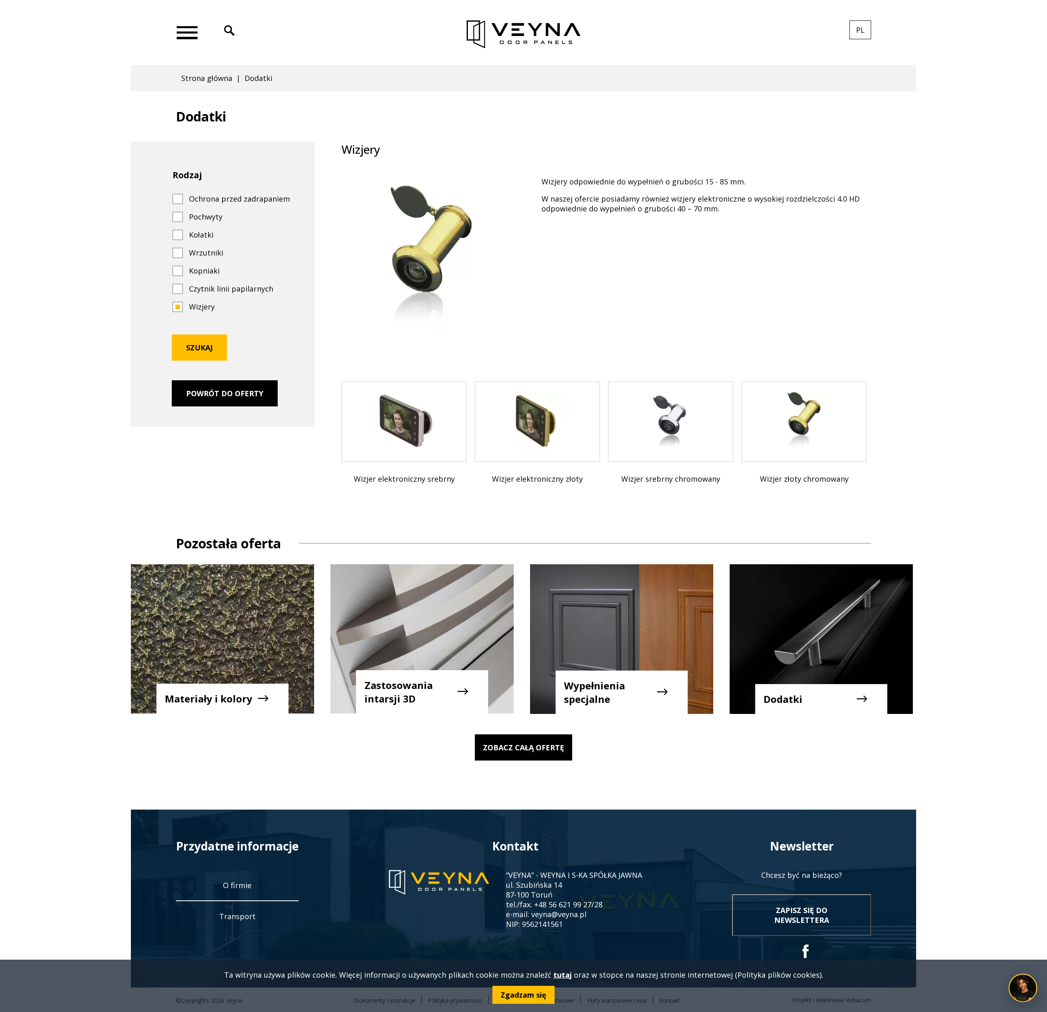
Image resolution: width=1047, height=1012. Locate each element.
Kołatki (201, 235)
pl (863, 32)
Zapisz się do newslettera (801, 915)
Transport (237, 916)
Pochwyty (205, 217)
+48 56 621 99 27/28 (568, 904)
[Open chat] (1023, 988)
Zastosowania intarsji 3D (398, 691)
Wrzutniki (206, 253)
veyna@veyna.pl (558, 914)
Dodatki (783, 699)
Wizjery (202, 307)
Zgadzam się (523, 995)
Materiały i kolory (208, 698)
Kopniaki (204, 271)
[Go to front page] (524, 34)
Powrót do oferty (224, 393)
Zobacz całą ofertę (523, 747)
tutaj (562, 975)
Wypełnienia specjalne (594, 692)
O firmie (237, 885)
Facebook (805, 951)
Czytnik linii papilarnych (231, 289)
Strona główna (206, 78)
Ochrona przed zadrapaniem (239, 199)
